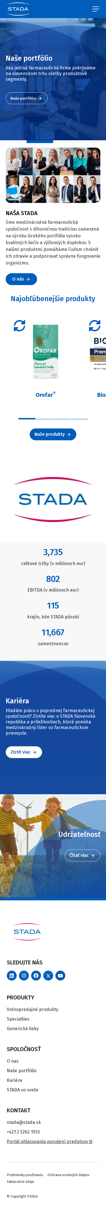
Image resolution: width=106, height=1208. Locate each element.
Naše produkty (49, 434)
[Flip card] (19, 326)
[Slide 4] (92, 141)
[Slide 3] (66, 141)
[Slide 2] (40, 141)
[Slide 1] (13, 141)
